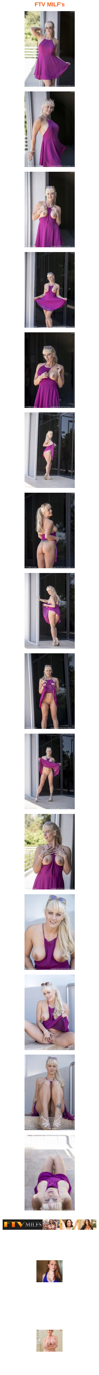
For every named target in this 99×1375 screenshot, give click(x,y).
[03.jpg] (50, 211)
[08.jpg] (50, 612)
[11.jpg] (50, 853)
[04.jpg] (50, 291)
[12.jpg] (50, 933)
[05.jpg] (50, 371)
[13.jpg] (50, 1014)
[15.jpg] (50, 1174)
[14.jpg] (50, 1094)
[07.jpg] (50, 532)
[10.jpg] (50, 773)
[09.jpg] (50, 692)
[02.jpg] (50, 130)
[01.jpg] (50, 50)
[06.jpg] (50, 451)
